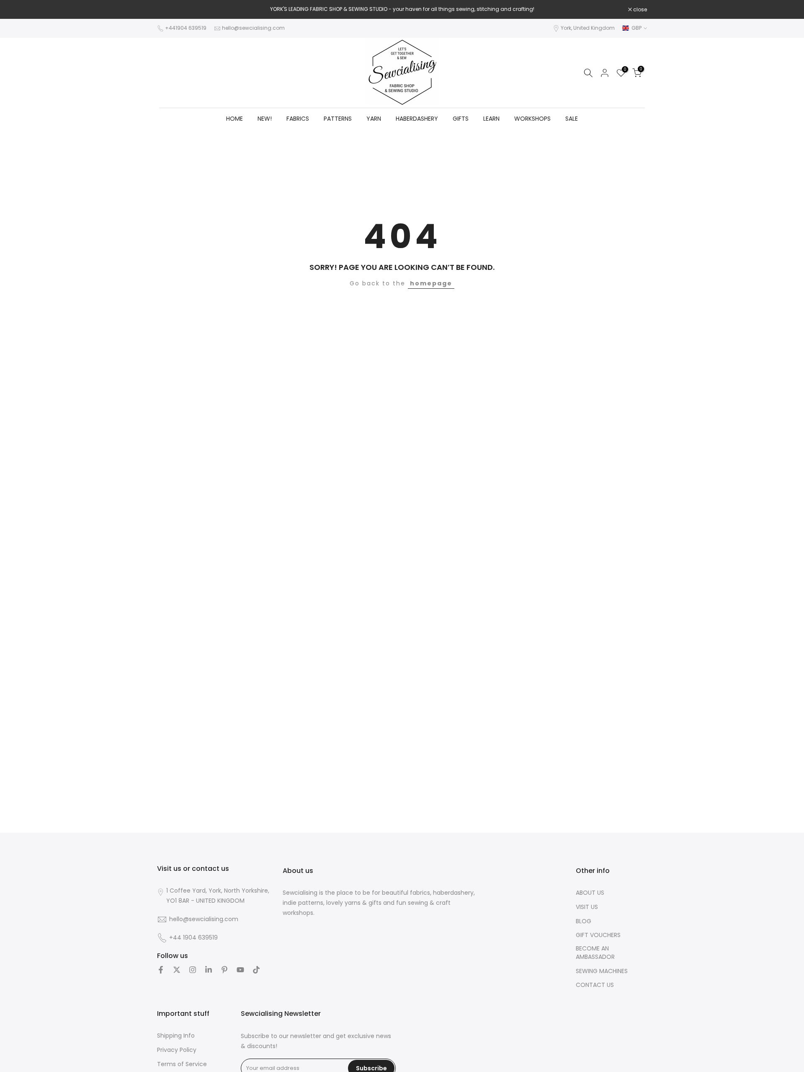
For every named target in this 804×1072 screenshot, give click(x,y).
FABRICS (297, 118)
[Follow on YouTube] (240, 970)
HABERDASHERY (417, 118)
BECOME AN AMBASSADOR (595, 953)
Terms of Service (182, 1064)
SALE (571, 118)
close (168, 9)
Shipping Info (176, 1036)
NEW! (265, 118)
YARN (373, 118)
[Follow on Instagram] (192, 970)
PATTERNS (338, 118)
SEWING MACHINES (602, 971)
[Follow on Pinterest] (224, 970)
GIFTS (461, 118)
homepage (431, 283)
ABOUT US (590, 893)
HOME (234, 118)
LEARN (491, 118)
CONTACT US (595, 985)
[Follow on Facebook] (161, 970)
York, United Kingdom (588, 27)
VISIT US (587, 907)
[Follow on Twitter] (176, 970)
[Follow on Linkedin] (208, 970)
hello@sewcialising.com (253, 27)
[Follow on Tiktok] (256, 970)
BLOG (583, 921)
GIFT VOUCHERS (598, 935)
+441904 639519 (185, 27)
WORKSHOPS (532, 118)
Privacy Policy (176, 1050)
